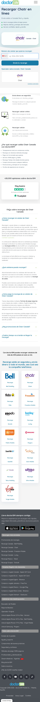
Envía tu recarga (20, 63)
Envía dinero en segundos (21, 95)
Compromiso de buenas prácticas (13, 643)
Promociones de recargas (10, 540)
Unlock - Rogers (10, 627)
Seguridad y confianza (9, 647)
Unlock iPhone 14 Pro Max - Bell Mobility (16, 619)
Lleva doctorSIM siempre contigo (15, 515)
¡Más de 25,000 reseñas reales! (11, 670)
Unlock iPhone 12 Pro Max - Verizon (15, 615)
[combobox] (5, 56)
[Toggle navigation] (36, 2)
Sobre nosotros (6, 666)
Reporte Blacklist (7, 608)
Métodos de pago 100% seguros (12, 651)
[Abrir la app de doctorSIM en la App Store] (12, 528)
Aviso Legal (19, 696)
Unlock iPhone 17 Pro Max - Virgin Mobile (17, 623)
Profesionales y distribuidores (11, 655)
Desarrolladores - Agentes (12, 659)
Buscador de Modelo (8, 604)
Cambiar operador (33, 83)
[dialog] (6, 700)
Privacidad (9, 696)
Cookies (28, 696)
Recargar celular (18, 127)
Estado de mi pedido (8, 636)
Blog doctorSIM (6, 662)
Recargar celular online (21, 111)
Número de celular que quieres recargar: (16, 51)
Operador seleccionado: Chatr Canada (16, 69)
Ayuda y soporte (7, 640)
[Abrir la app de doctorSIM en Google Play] (28, 528)
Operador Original (7, 611)
